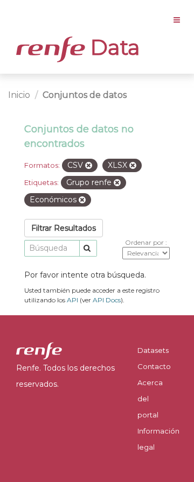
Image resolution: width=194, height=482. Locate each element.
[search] (88, 248)
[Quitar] (88, 165)
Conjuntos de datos (85, 95)
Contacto (154, 366)
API (72, 300)
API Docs (107, 300)
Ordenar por (145, 242)
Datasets (153, 350)
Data (112, 47)
